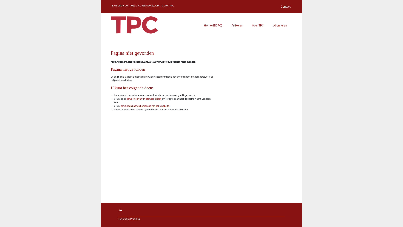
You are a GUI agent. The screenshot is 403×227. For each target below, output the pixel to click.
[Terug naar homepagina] (134, 25)
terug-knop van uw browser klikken (144, 99)
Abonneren (280, 25)
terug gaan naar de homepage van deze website (145, 106)
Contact (286, 6)
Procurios (135, 219)
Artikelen (237, 25)
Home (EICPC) (213, 25)
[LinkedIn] (120, 210)
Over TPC (258, 25)
